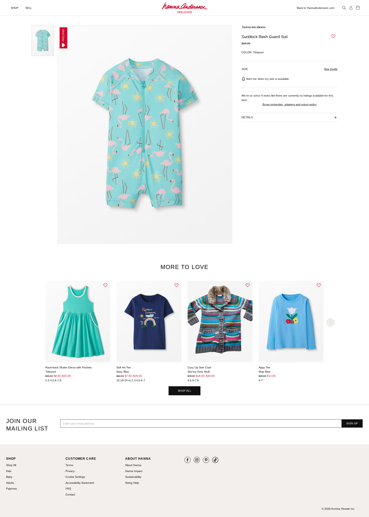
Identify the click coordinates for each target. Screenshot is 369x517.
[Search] (344, 7)
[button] (333, 36)
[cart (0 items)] (357, 7)
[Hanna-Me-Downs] (184, 7)
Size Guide (330, 69)
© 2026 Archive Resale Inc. (338, 508)
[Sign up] (350, 7)
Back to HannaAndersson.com (315, 7)
